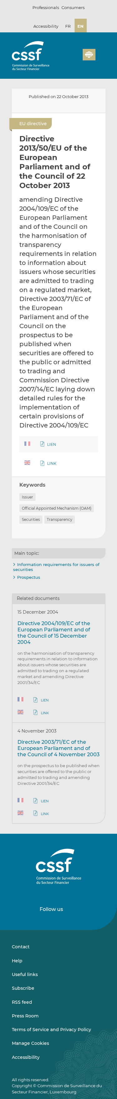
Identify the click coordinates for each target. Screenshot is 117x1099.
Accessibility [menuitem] (26, 1057)
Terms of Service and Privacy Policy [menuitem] (51, 1029)
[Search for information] (68, 58)
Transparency (59, 519)
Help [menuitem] (17, 961)
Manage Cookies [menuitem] (30, 1043)
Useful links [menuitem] (25, 974)
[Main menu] (100, 53)
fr (68, 26)
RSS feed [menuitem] (22, 1002)
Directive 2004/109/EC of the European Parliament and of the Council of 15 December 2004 (53, 632)
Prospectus (28, 577)
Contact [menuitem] (21, 947)
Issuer (27, 497)
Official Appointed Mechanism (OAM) (56, 508)
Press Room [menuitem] (25, 1016)
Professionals (45, 7)
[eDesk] (89, 54)
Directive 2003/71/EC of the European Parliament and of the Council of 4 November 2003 (58, 748)
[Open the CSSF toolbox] (75, 58)
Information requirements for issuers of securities (56, 567)
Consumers (73, 7)
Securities (31, 519)
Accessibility (45, 26)
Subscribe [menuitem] (23, 988)
